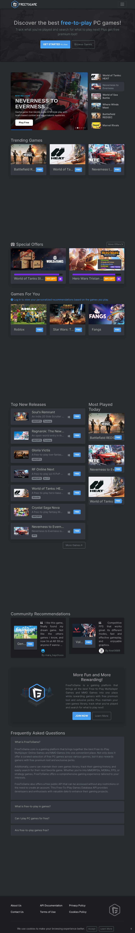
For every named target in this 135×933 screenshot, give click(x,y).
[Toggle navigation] (122, 4)
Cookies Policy (77, 911)
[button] (81, 716)
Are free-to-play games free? (32, 830)
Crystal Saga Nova (46, 508)
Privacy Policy (77, 905)
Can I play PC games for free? (32, 818)
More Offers (114, 244)
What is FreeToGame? (27, 741)
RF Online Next (43, 469)
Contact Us (17, 911)
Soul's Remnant (43, 412)
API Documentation (51, 905)
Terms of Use (48, 911)
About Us (16, 905)
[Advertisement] (73, 210)
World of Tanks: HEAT (48, 488)
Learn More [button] (101, 715)
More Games (73, 545)
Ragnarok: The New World (51, 431)
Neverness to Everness (49, 527)
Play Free (24, 122)
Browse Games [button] (83, 44)
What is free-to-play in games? (33, 806)
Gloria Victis (41, 450)
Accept (91, 928)
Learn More (106, 928)
